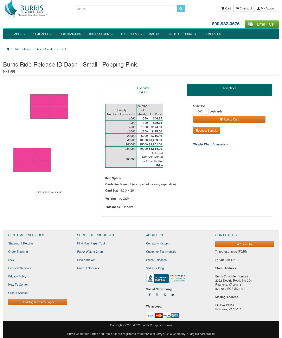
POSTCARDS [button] (40, 34)
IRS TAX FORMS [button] (100, 34)
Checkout (245, 8)
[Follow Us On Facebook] (149, 294)
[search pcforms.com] (181, 8)
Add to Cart (231, 119)
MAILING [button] (155, 34)
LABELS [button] (18, 34)
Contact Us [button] (245, 244)
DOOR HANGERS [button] (69, 34)
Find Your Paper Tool (91, 243)
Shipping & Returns (20, 243)
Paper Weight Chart (90, 251)
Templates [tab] (229, 88)
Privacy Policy (17, 276)
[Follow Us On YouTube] (157, 294)
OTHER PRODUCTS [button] (182, 34)
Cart (227, 8)
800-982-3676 (226, 23)
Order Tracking (18, 251)
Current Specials (88, 268)
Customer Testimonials (161, 251)
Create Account (18, 293)
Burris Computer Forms (156, 325)
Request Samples (19, 268)
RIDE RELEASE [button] (130, 34)
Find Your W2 (86, 260)
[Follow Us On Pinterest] (165, 294)
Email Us (152, 161)
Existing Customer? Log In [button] (39, 302)
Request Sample (207, 130)
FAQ (11, 260)
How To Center (18, 284)
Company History (157, 243)
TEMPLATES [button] (212, 34)
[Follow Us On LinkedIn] (173, 294)
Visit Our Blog (155, 268)
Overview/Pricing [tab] (143, 90)
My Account (268, 8)
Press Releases (156, 260)
